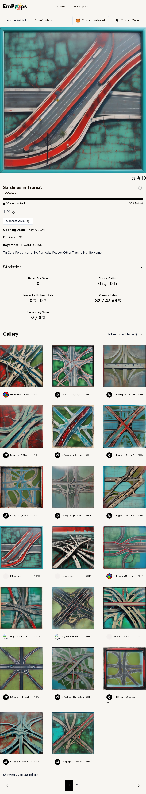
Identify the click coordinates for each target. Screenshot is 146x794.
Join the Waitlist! (16, 20)
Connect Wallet (130, 20)
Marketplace (81, 6)
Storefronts (42, 20)
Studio (61, 6)
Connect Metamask (94, 20)
